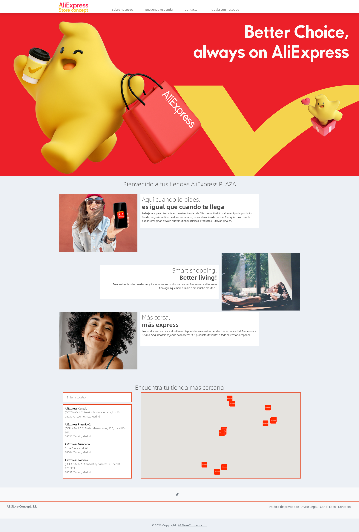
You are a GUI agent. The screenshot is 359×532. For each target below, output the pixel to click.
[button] (222, 433)
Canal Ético (328, 506)
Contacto (191, 9)
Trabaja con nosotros (224, 9)
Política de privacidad (284, 506)
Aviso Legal (309, 506)
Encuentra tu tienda (159, 9)
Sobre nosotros (122, 9)
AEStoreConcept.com (192, 525)
